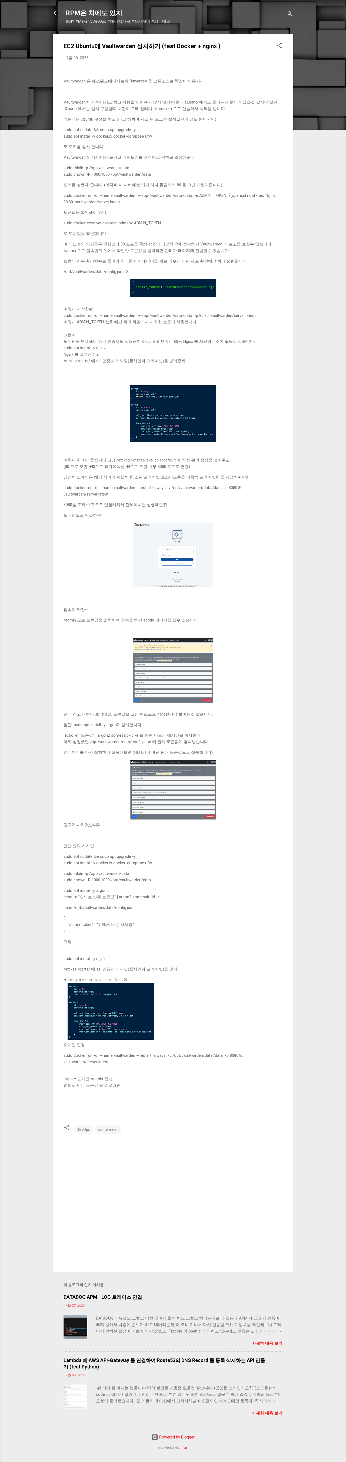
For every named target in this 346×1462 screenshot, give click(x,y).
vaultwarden (108, 1129)
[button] (279, 46)
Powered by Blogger (176, 1437)
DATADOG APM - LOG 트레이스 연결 (103, 1297)
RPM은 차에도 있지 (94, 13)
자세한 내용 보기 (267, 1343)
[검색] (290, 14)
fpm (185, 1448)
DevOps (83, 1129)
